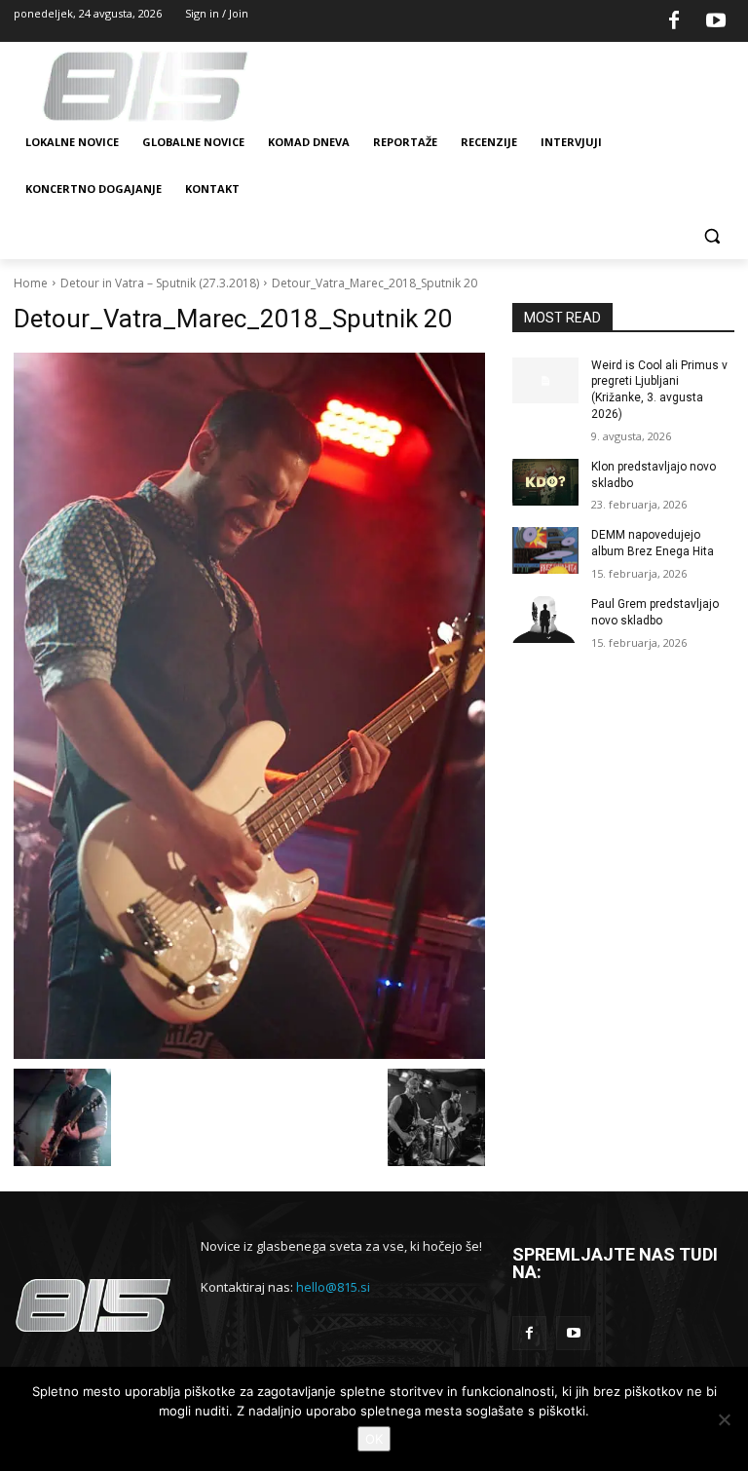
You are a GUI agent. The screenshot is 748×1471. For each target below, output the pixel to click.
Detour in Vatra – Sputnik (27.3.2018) (159, 283)
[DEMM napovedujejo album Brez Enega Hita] (545, 550)
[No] (723, 1419)
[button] (711, 236)
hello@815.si (333, 1287)
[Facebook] (673, 21)
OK (374, 1439)
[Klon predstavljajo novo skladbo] (545, 482)
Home (31, 283)
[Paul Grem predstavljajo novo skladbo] (545, 619)
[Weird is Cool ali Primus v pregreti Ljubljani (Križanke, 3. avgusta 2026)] (545, 381)
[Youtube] (715, 21)
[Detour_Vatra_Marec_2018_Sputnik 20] (249, 706)
